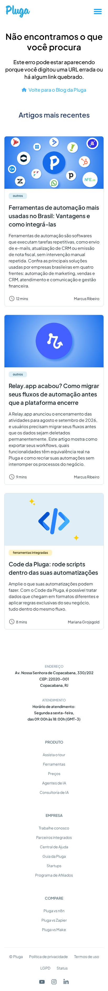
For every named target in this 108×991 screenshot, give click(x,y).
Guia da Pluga (54, 856)
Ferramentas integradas (30, 553)
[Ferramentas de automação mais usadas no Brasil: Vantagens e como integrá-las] (54, 162)
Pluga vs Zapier (54, 920)
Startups (54, 865)
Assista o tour (54, 754)
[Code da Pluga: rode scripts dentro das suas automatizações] (54, 519)
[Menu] (98, 11)
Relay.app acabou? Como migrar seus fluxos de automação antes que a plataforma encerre (54, 394)
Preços (54, 773)
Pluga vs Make (54, 929)
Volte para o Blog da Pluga (57, 90)
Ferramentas (54, 764)
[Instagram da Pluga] (54, 982)
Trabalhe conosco (54, 828)
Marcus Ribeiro (86, 298)
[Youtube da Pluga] (42, 982)
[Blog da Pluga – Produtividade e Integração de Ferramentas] (18, 11)
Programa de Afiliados (54, 875)
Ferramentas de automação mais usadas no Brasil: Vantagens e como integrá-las (54, 216)
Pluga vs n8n (54, 910)
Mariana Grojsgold (83, 621)
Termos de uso (86, 956)
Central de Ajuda (54, 846)
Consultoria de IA (54, 792)
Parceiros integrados (54, 837)
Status (62, 968)
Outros (18, 196)
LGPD (45, 968)
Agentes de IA (54, 782)
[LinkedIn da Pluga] (66, 982)
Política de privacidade (48, 956)
